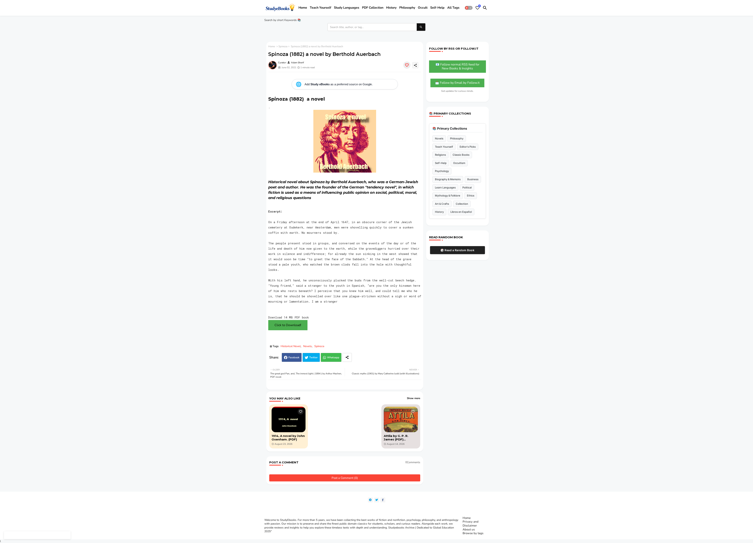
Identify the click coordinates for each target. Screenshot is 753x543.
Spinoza (282, 46)
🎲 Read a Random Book (457, 250)
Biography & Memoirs (448, 179)
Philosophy (407, 7)
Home (302, 7)
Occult (422, 7)
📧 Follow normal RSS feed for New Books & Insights (457, 66)
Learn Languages (445, 187)
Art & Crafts (442, 203)
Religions (440, 154)
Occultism (459, 163)
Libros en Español (461, 211)
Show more (413, 398)
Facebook (293, 357)
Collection (462, 203)
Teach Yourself (444, 146)
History (391, 7)
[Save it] (406, 65)
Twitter (313, 357)
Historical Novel (291, 346)
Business (472, 179)
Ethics (470, 195)
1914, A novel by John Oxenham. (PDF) (288, 437)
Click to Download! (288, 325)
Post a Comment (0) (345, 478)
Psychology (442, 171)
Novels (307, 346)
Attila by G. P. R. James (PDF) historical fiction (396, 437)
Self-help (437, 7)
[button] (469, 8)
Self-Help (441, 163)
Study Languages (346, 7)
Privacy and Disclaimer (470, 524)
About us (469, 529)
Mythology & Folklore (447, 195)
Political (467, 187)
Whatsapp (333, 357)
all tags (453, 7)
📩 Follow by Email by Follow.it (457, 83)
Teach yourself (320, 7)
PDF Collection (372, 7)
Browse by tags (473, 533)
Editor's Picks (468, 146)
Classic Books (461, 154)
